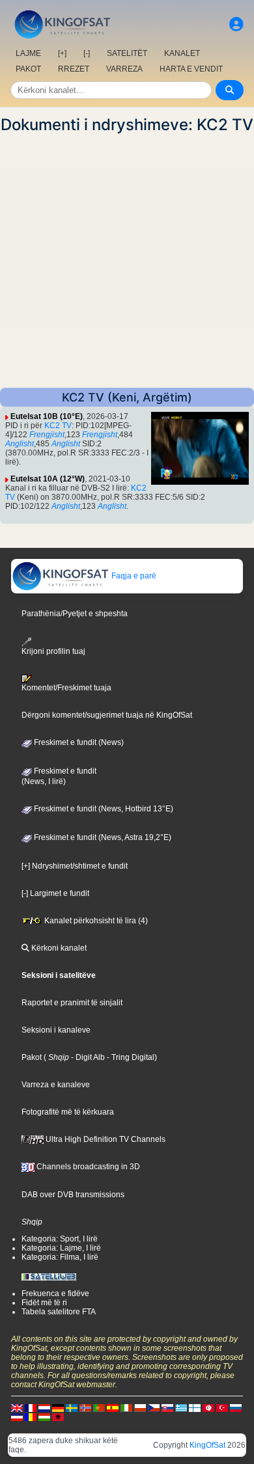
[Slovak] (167, 1407)
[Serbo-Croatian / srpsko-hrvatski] (17, 1416)
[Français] (30, 1407)
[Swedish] (72, 1407)
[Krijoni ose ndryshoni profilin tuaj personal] (236, 24)
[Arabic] (208, 1407)
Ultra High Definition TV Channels (104, 1139)
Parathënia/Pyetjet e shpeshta (74, 613)
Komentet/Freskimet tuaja (66, 687)
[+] (62, 53)
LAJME (28, 53)
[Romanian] (30, 1416)
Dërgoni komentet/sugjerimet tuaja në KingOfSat (106, 715)
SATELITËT (127, 53)
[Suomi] (195, 1407)
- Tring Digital (129, 1057)
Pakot (31, 1057)
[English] (17, 1407)
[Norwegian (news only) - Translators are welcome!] (85, 1407)
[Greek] (181, 1407)
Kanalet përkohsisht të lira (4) (95, 920)
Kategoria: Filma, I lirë (59, 1257)
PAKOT (28, 69)
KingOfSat (207, 1445)
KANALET (182, 53)
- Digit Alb (87, 1057)
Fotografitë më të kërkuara (67, 1112)
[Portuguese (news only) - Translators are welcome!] (99, 1407)
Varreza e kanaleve (55, 1084)
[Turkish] (222, 1407)
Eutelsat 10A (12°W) (47, 478)
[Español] (113, 1407)
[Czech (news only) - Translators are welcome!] (154, 1407)
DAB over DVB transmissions (72, 1194)
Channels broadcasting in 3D (87, 1166)
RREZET (73, 69)
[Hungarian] (44, 1416)
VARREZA (124, 69)
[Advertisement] (127, 261)
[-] (86, 53)
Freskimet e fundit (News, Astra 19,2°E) (101, 837)
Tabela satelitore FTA (58, 1311)
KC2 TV (58, 425)
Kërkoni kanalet (58, 948)
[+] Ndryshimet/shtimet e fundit (74, 866)
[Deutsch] (58, 1407)
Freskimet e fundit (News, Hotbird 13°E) (102, 808)
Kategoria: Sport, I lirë (59, 1238)
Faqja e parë (132, 575)
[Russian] (236, 1407)
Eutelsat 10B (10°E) (46, 416)
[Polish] (140, 1407)
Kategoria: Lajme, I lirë (61, 1248)
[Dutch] (44, 1407)
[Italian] (126, 1407)
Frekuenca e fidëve (55, 1293)
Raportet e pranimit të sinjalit (71, 1002)
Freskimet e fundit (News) (78, 742)
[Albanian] (58, 1416)
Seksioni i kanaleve (56, 1030)
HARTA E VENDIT (191, 69)
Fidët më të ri (44, 1302)
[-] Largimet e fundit (55, 893)
